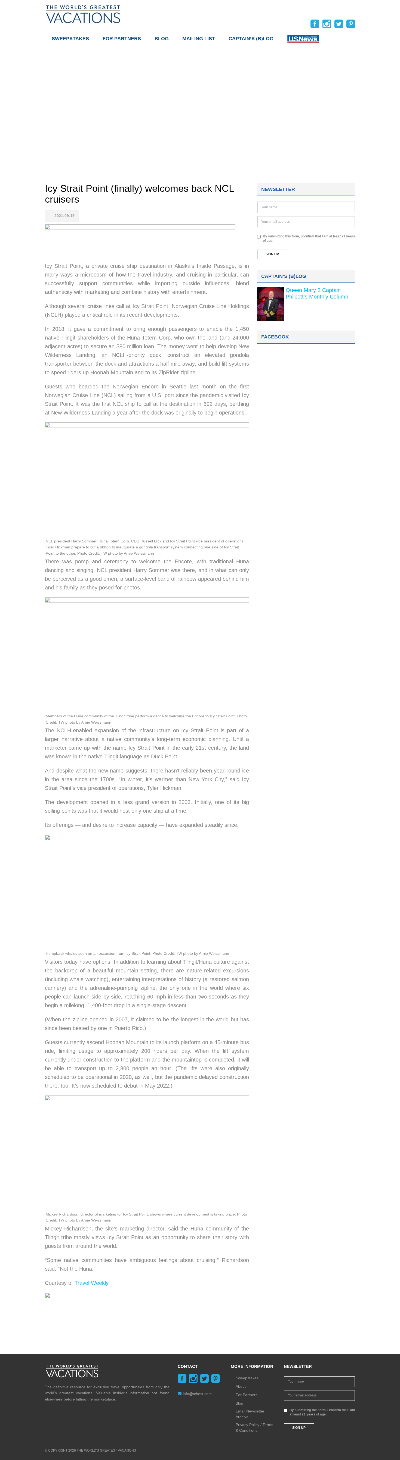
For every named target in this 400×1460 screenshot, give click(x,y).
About (241, 1386)
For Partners (122, 38)
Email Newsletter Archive (250, 1414)
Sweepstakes (70, 38)
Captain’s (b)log (251, 38)
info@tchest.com (197, 1394)
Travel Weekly (92, 1283)
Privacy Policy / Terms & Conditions (254, 1428)
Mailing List (198, 38)
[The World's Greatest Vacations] (83, 14)
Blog (162, 38)
